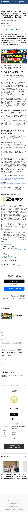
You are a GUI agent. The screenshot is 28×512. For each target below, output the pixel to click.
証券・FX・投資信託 (17, 342)
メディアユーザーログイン (14, 281)
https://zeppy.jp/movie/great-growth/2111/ (11, 265)
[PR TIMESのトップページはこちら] (6, 1)
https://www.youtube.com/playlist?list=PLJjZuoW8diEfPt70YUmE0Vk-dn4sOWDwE (13, 179)
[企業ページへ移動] (14, 400)
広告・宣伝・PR (6, 342)
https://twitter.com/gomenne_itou (9, 261)
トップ (3, 385)
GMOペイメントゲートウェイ (9, 352)
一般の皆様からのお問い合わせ (14, 506)
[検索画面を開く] (26, 2)
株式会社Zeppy (19, 385)
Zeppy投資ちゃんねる (7, 359)
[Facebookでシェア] (9, 29)
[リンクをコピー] (19, 29)
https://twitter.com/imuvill (7, 256)
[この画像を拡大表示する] (6, 315)
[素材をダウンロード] (16, 29)
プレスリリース (10, 385)
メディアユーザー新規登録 (14, 288)
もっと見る (24, 456)
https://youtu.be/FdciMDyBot (8, 138)
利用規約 (23, 497)
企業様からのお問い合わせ (14, 503)
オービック (21, 352)
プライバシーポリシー (14, 497)
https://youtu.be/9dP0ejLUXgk (8, 79)
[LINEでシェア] (12, 29)
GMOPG (17, 359)
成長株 (9, 355)
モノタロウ (11, 349)
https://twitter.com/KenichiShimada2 (9, 259)
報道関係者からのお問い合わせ (14, 500)
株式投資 (4, 349)
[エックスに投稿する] (6, 29)
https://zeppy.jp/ (7, 244)
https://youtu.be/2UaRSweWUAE (9, 118)
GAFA (3, 355)
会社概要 (5, 497)
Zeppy (15, 355)
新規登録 (22, 1)
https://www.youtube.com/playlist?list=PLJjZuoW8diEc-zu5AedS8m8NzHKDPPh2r (13, 184)
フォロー (14, 414)
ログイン (17, 1)
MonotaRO (19, 349)
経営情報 (4, 335)
